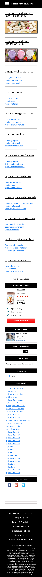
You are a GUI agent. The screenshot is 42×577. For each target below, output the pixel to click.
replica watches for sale (19, 155)
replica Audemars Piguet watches (19, 203)
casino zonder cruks (12, 491)
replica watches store (18, 260)
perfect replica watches (19, 239)
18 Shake (21, 289)
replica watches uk (12, 143)
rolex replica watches (13, 182)
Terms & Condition (21, 522)
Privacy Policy (21, 517)
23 (21, 278)
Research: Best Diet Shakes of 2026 (17, 43)
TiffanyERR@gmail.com (20, 340)
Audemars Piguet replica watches (18, 420)
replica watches (11, 104)
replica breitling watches (14, 423)
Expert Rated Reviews (22, 3)
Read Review (21, 320)
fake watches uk (11, 98)
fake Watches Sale (12, 119)
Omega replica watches (14, 245)
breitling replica (14, 134)
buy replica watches (13, 429)
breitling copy (13, 92)
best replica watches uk (14, 227)
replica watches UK (13, 432)
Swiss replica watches (14, 164)
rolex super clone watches (16, 248)
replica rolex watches (13, 83)
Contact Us (28, 513)
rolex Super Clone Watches (16, 125)
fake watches (10, 269)
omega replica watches (19, 71)
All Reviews (14, 513)
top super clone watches (20, 218)
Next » (26, 278)
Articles (8, 376)
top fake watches (12, 229)
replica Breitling (11, 455)
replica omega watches (19, 113)
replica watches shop (13, 80)
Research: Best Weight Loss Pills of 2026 (19, 15)
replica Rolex (10, 446)
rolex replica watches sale (20, 197)
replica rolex (10, 185)
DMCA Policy (21, 535)
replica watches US (13, 417)
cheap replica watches (14, 146)
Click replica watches (13, 426)
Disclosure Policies (21, 530)
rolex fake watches (12, 266)
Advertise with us (21, 526)
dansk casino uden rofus (21, 539)
